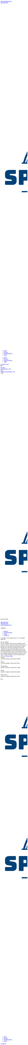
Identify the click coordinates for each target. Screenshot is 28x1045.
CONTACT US (5, 364)
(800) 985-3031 (4, 2)
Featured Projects (8, 353)
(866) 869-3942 (4, 623)
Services (6, 352)
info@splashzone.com (6, 1)
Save (2, 679)
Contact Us (6, 635)
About (5, 355)
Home (5, 350)
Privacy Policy (9, 656)
